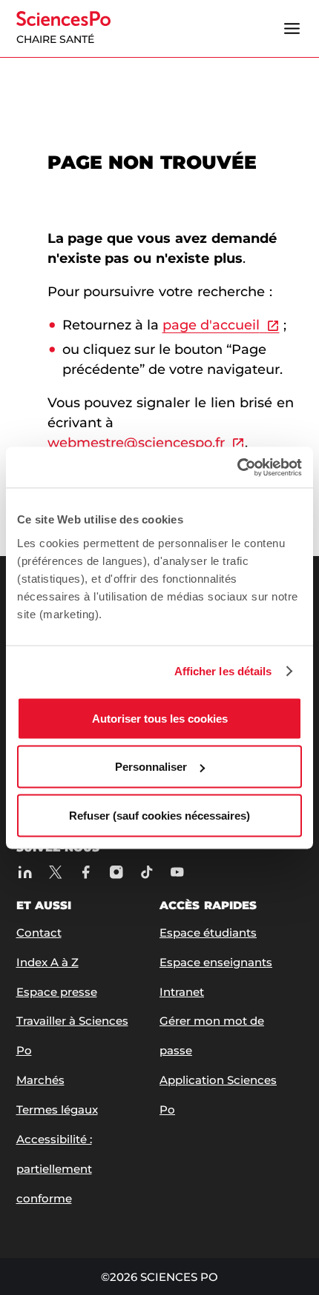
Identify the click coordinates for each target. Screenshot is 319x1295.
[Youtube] (177, 872)
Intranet (182, 992)
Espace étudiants (208, 933)
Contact (39, 933)
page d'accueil (211, 325)
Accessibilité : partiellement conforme (54, 1168)
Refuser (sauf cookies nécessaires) (159, 815)
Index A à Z (47, 962)
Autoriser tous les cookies (160, 718)
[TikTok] (147, 872)
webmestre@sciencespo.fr (136, 443)
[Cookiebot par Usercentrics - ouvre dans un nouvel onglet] (237, 467)
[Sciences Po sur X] (56, 872)
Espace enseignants (216, 962)
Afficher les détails (223, 671)
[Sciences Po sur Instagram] (117, 872)
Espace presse (56, 992)
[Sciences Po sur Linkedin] (25, 872)
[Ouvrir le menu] (292, 29)
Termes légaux (57, 1109)
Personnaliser (151, 766)
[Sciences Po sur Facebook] (86, 872)
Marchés (40, 1080)
